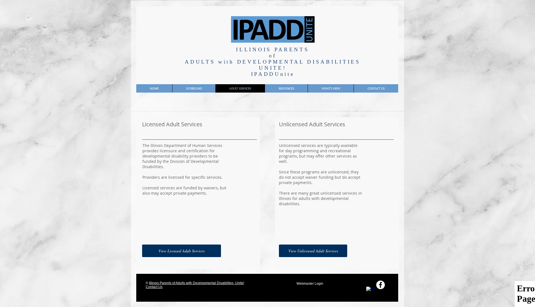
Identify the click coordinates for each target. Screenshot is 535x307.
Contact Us (154, 287)
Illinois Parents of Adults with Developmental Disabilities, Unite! (196, 283)
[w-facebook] (370, 291)
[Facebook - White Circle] (380, 285)
